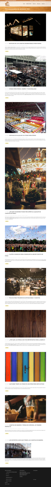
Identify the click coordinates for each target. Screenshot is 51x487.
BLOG (21, 476)
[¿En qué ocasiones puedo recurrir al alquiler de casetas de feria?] (25, 178)
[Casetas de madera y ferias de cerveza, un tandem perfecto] (25, 409)
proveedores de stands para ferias (25, 303)
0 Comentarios (19, 45)
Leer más (7, 51)
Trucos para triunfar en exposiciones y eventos (24, 298)
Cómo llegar (34, 479)
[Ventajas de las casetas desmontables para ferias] (25, 27)
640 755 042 (31, 0)
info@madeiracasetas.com (41, 0)
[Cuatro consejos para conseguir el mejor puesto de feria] (25, 238)
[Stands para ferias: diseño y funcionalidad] (25, 71)
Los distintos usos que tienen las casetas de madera (26, 440)
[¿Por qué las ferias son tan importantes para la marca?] (25, 324)
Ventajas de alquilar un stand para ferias (22, 135)
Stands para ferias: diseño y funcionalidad (22, 89)
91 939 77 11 (35, 0)
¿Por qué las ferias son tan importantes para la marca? (27, 340)
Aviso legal (6, 482)
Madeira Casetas (15, 45)
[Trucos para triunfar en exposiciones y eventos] (25, 281)
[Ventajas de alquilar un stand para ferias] (25, 117)
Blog (11, 45)
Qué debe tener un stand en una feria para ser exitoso (26, 384)
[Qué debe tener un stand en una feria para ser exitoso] (25, 367)
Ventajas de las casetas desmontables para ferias (25, 43)
